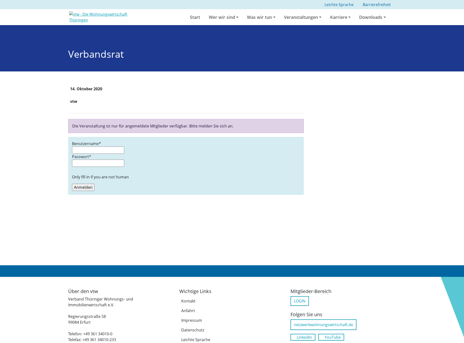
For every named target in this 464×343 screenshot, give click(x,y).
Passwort (81, 156)
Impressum (191, 320)
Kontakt (188, 301)
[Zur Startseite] (107, 16)
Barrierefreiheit (377, 4)
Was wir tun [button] (259, 17)
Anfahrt (188, 310)
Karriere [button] (338, 17)
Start (195, 17)
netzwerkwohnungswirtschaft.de (323, 324)
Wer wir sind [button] (222, 17)
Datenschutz (192, 330)
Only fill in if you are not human (100, 177)
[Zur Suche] (395, 17)
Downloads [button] (370, 17)
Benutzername (86, 143)
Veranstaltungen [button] (301, 17)
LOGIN (299, 301)
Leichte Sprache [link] (339, 4)
